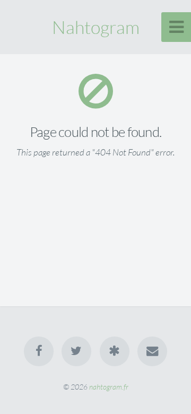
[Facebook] (39, 351)
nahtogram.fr (108, 386)
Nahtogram (96, 27)
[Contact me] (152, 351)
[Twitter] (76, 351)
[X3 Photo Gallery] (114, 351)
